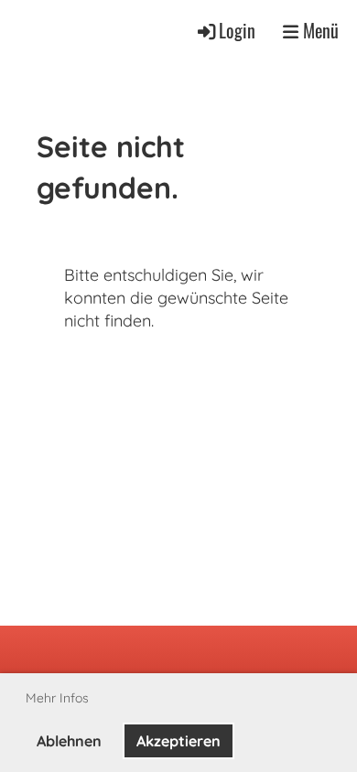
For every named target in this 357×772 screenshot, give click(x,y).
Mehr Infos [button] (57, 698)
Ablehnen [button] (69, 741)
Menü (318, 30)
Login (237, 30)
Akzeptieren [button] (178, 741)
